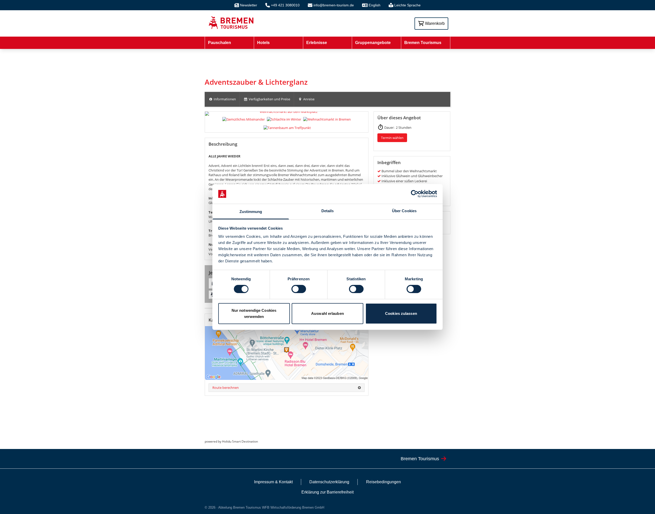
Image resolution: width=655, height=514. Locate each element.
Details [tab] (327, 211)
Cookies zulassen (401, 313)
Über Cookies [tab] (404, 211)
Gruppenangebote (373, 42)
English (374, 5)
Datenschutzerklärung (329, 482)
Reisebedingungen (383, 482)
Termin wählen (392, 137)
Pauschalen (219, 42)
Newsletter (248, 5)
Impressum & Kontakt (273, 482)
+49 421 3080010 (285, 5)
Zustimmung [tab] (250, 211)
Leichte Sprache (407, 5)
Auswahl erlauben (327, 313)
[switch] (298, 289)
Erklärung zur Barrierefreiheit (327, 492)
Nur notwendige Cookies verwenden (254, 313)
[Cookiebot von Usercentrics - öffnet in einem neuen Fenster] (414, 194)
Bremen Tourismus (422, 42)
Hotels (263, 42)
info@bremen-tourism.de (333, 5)
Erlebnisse (316, 42)
